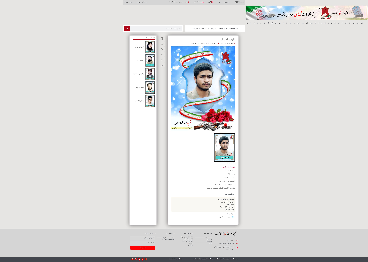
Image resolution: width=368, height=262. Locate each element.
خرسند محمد (230, 204)
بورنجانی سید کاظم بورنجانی (226, 199)
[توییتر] (132, 259)
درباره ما (138, 2)
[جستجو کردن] (127, 28)
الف (362, 23)
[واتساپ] (139, 259)
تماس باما (132, 2)
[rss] (136, 259)
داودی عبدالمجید (229, 209)
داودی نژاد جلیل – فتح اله (226, 207)
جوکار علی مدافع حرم (227, 202)
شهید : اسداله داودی (229, 167)
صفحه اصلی (145, 2)
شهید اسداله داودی (226, 217)
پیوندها (126, 2)
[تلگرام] (142, 259)
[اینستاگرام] (146, 259)
